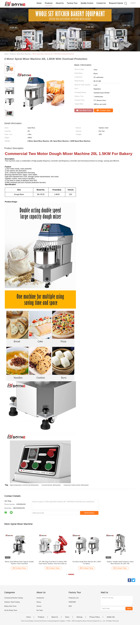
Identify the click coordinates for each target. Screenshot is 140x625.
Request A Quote (116, 3)
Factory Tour (72, 3)
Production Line (74, 598)
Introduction (40, 598)
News (67, 617)
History (39, 602)
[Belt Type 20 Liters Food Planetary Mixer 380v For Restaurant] (19, 544)
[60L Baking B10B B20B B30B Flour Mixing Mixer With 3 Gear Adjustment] (53, 544)
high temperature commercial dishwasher (24, 485)
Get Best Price (85, 110)
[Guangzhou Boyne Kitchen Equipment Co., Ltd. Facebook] (129, 580)
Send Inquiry (89, 513)
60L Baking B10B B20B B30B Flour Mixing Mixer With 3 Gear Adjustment (52, 562)
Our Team (40, 610)
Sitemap (79, 617)
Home (39, 3)
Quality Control (87, 3)
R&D (70, 606)
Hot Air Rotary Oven (10, 610)
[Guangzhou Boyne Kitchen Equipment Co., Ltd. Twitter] (133, 580)
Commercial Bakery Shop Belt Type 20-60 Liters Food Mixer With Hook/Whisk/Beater (86, 562)
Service (39, 606)
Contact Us (101, 3)
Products (48, 3)
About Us (60, 3)
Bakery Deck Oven (10, 606)
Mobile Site (111, 617)
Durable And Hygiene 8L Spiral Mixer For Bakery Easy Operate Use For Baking (120, 562)
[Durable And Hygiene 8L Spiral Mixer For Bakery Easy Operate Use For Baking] (120, 544)
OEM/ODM (72, 602)
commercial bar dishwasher (51, 485)
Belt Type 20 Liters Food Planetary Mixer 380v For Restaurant (19, 562)
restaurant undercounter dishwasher (76, 485)
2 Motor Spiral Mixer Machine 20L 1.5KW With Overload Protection (53, 54)
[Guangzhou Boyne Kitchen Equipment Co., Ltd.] (15, 4)
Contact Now (104, 110)
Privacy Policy (94, 617)
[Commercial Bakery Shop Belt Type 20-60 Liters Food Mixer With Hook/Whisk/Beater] (86, 544)
